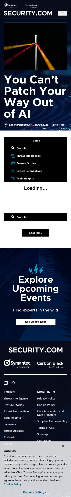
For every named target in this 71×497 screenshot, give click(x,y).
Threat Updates (14, 431)
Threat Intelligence (28, 155)
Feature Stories (26, 163)
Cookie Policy (46, 405)
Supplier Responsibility (52, 421)
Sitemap (42, 434)
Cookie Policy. (13, 484)
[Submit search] (13, 148)
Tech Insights (25, 178)
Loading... (35, 232)
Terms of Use (45, 428)
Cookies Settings (34, 492)
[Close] (63, 446)
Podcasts (10, 437)
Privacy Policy (46, 398)
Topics (35, 140)
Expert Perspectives (29, 170)
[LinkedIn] (6, 383)
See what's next (35, 322)
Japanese (10, 424)
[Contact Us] (13, 383)
